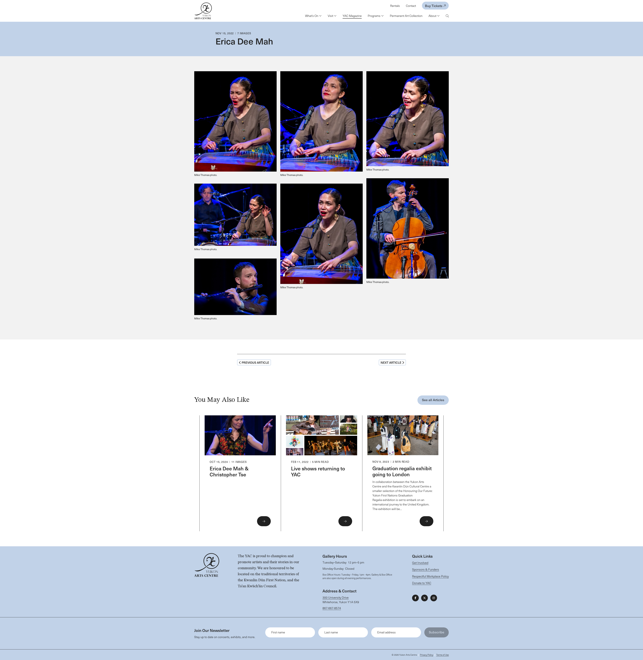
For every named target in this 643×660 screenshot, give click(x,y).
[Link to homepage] (203, 11)
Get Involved (420, 563)
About (432, 16)
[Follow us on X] (424, 598)
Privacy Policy (426, 654)
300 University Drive (336, 597)
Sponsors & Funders (425, 569)
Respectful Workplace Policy (430, 576)
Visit (331, 16)
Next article (391, 362)
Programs (374, 16)
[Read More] (240, 473)
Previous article (255, 362)
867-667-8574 (332, 608)
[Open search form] (447, 16)
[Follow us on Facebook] (415, 598)
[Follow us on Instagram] (433, 598)
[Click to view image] (235, 125)
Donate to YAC (421, 583)
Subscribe (436, 632)
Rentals (395, 6)
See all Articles (433, 399)
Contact (411, 6)
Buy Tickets (434, 5)
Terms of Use (442, 654)
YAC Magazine (352, 16)
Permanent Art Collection (406, 16)
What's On (312, 16)
